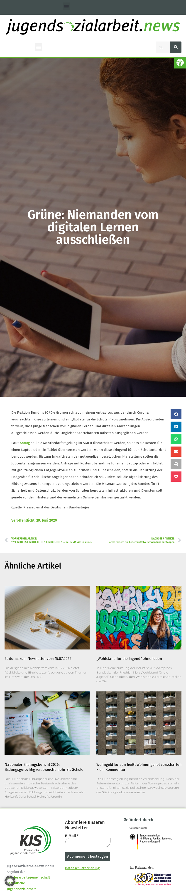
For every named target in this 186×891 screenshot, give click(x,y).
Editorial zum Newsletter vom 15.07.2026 (38, 659)
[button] (180, 62)
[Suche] (175, 47)
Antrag (25, 443)
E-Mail (71, 836)
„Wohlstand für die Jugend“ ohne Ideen (129, 659)
